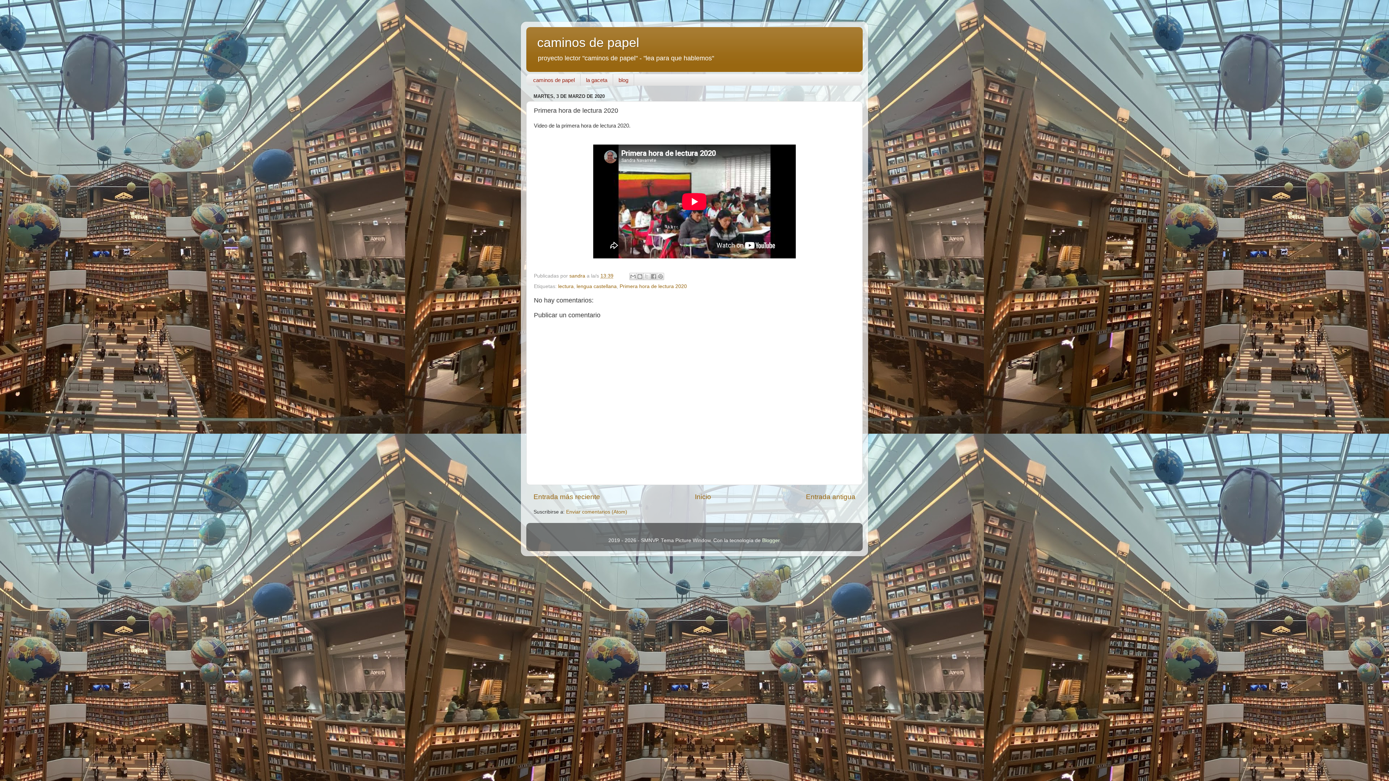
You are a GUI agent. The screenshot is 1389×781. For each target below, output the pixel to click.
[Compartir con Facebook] (653, 276)
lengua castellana (597, 286)
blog (623, 80)
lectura (566, 286)
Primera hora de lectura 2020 (653, 286)
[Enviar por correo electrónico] (633, 276)
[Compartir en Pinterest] (660, 276)
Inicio (703, 497)
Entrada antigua (830, 497)
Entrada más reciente (567, 497)
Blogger (771, 540)
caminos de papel (588, 42)
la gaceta (596, 80)
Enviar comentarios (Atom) (596, 512)
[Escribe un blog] (639, 276)
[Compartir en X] (646, 276)
